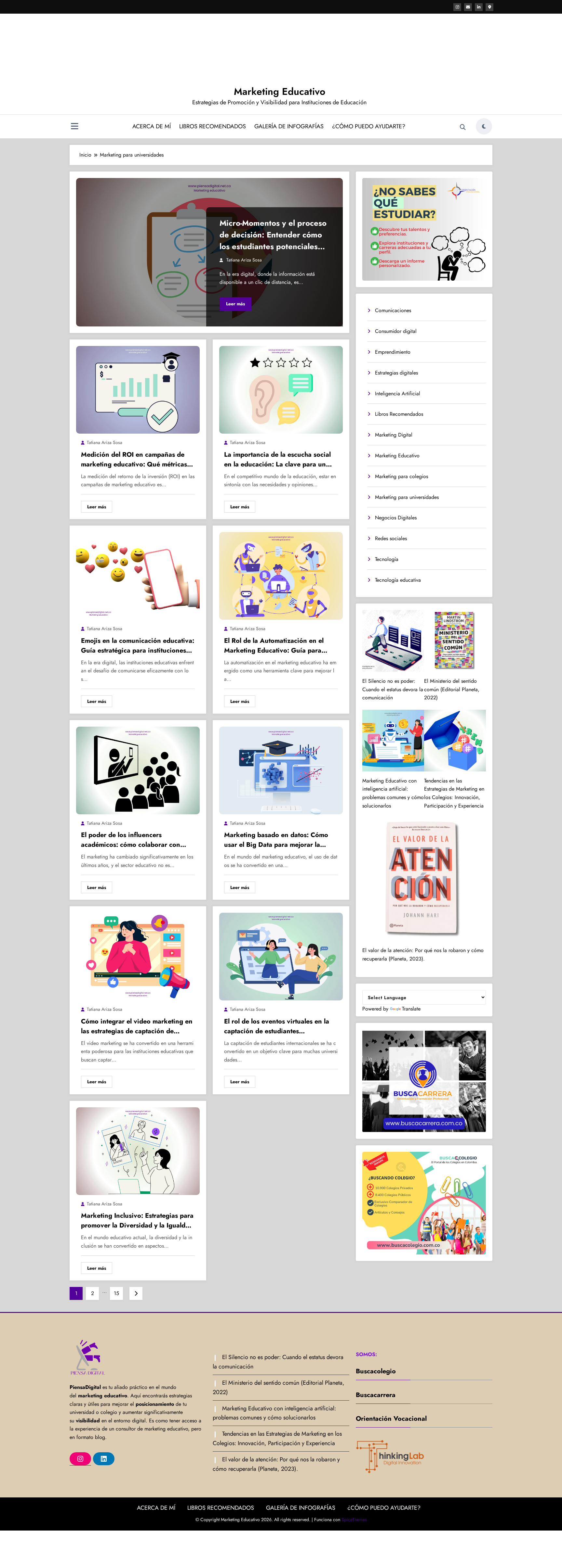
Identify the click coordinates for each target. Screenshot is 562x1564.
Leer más (235, 303)
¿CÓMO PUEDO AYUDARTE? (368, 126)
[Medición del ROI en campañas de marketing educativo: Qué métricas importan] (138, 389)
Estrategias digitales (396, 372)
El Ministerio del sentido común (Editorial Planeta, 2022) (451, 689)
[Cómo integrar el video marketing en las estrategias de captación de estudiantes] (138, 956)
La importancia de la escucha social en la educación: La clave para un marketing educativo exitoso (277, 459)
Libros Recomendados (399, 414)
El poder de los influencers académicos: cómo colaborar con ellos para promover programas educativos (130, 840)
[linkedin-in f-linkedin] (479, 7)
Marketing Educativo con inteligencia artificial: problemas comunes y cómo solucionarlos (393, 793)
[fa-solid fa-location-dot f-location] (489, 7)
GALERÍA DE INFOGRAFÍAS (289, 126)
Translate (411, 1008)
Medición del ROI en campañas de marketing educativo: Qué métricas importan (134, 459)
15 (116, 1293)
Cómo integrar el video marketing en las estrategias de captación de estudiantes (137, 1026)
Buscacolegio (376, 1371)
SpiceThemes (354, 1519)
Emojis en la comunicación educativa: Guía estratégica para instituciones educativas (137, 645)
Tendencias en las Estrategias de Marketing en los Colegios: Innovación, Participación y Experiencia (454, 793)
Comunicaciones (393, 310)
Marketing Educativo (279, 91)
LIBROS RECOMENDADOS (212, 126)
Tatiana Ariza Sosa (244, 260)
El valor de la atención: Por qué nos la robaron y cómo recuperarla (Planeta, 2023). (423, 954)
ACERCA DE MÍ (151, 126)
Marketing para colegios (401, 476)
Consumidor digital (396, 331)
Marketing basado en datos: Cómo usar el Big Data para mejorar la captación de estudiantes (276, 840)
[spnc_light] (484, 126)
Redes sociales (391, 538)
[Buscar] (463, 127)
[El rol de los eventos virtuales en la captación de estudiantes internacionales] (281, 956)
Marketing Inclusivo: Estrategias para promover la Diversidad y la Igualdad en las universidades (137, 1220)
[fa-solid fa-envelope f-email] (468, 7)
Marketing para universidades (407, 497)
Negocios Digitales (396, 517)
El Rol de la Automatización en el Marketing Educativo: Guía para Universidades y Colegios (274, 645)
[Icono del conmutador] (74, 127)
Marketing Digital (393, 435)
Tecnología (386, 559)
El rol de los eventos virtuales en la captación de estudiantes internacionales (276, 1026)
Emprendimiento (392, 352)
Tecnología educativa (398, 580)
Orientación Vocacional (391, 1418)
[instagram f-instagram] (457, 7)
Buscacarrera (375, 1395)
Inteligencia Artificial (397, 393)
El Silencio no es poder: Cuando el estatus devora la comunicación (392, 689)
